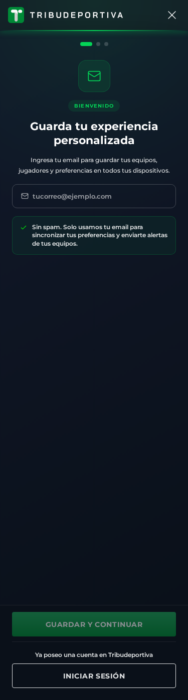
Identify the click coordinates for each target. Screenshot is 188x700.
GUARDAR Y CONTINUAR (94, 624)
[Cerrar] (172, 15)
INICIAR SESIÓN (94, 675)
